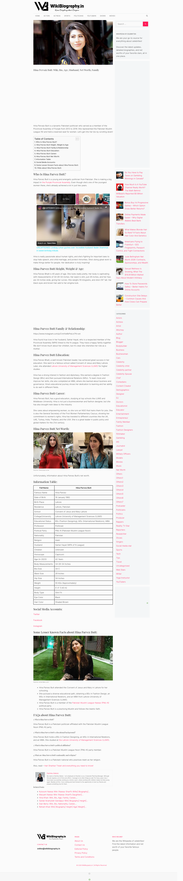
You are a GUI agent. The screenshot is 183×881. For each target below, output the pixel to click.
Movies (112, 16)
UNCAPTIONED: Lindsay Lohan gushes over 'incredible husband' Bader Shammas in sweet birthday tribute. (72, 208)
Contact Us (80, 845)
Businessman (122, 354)
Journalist (120, 446)
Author (119, 334)
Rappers (120, 522)
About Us (79, 841)
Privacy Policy (81, 853)
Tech (118, 554)
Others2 (119, 482)
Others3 (119, 486)
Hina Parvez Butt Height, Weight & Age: (52, 145)
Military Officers (123, 454)
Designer (120, 394)
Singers (119, 542)
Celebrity (120, 362)
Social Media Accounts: (45, 162)
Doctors (119, 402)
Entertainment (122, 414)
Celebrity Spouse (124, 374)
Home (37, 16)
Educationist (121, 406)
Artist (118, 326)
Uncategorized (122, 566)
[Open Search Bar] (147, 15)
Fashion (119, 426)
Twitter (36, 614)
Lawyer (119, 450)
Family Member (123, 422)
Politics (119, 514)
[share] (106, 207)
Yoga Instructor (123, 578)
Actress (57, 16)
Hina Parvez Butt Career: (46, 154)
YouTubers (91, 16)
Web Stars (120, 570)
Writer (119, 574)
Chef (118, 378)
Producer (120, 518)
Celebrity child (122, 366)
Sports (67, 16)
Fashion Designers (124, 430)
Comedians (121, 382)
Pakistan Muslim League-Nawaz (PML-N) (90, 703)
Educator (120, 410)
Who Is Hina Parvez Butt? (46, 142)
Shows (103, 16)
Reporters (120, 530)
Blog (118, 338)
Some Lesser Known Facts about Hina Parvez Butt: (57, 165)
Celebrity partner (124, 370)
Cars (118, 358)
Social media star (124, 546)
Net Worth (120, 470)
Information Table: (43, 159)
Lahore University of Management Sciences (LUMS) (74, 366)
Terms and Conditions (84, 857)
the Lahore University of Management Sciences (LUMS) (84, 740)
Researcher (121, 534)
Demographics (122, 390)
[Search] (145, 24)
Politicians (78, 16)
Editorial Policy (81, 849)
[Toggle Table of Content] (76, 139)
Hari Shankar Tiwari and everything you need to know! (68, 766)
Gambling (120, 438)
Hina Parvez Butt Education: (47, 151)
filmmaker (120, 434)
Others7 (119, 502)
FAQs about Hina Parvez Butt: (49, 168)
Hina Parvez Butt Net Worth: (48, 156)
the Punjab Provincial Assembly (56, 182)
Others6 (119, 498)
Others (119, 474)
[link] (39, 208)
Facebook (37, 620)
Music (119, 466)
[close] (89, 873)
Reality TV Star (123, 526)
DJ (117, 398)
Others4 (119, 490)
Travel (119, 562)
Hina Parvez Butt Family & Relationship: (52, 148)
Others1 (119, 478)
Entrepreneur (122, 418)
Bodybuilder (121, 346)
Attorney (120, 330)
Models (119, 458)
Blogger (119, 342)
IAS (117, 442)
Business (120, 350)
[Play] (86, 199)
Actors (47, 16)
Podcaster (120, 506)
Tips (118, 558)
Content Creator (123, 386)
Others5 (119, 494)
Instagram (37, 626)
